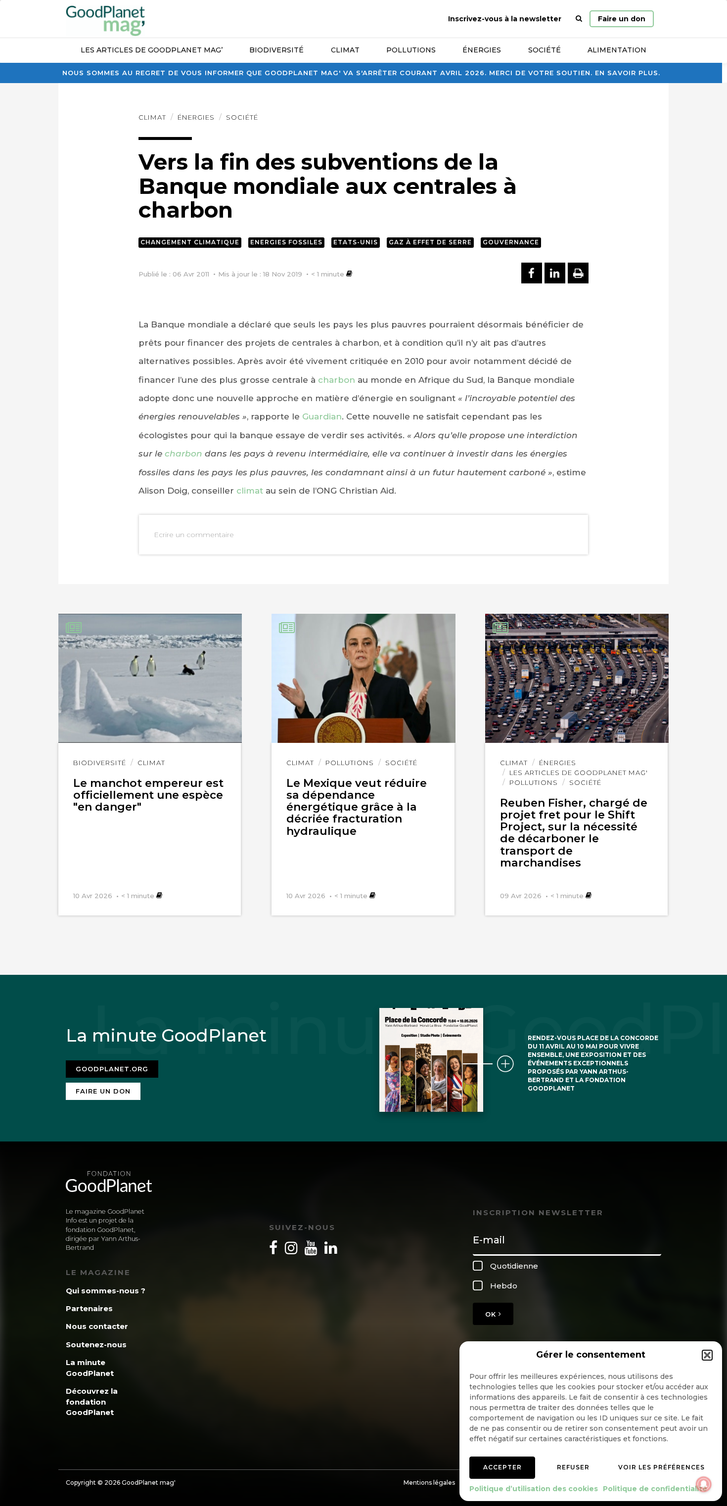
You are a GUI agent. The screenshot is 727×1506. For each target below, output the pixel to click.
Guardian (322, 416)
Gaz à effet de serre (430, 242)
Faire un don (621, 18)
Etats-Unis (355, 242)
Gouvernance (511, 242)
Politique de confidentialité (655, 1488)
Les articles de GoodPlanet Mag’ (152, 50)
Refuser (573, 1467)
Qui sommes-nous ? (105, 1290)
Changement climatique (189, 242)
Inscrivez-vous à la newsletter (504, 18)
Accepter (502, 1467)
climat (249, 491)
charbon (336, 380)
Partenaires (89, 1308)
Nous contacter (97, 1326)
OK (492, 1314)
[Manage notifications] (704, 1484)
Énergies (481, 50)
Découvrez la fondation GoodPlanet (92, 1401)
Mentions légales (429, 1482)
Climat (345, 50)
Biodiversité (276, 50)
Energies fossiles (286, 242)
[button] (707, 1355)
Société (544, 50)
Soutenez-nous (96, 1344)
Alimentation (617, 50)
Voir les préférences (661, 1467)
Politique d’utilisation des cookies (533, 1488)
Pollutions (411, 50)
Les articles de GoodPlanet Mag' (578, 772)
